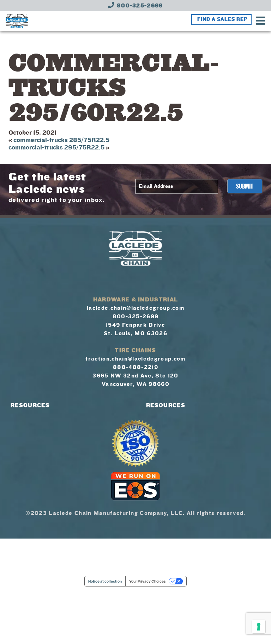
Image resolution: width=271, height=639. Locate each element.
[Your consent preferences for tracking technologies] (258, 626)
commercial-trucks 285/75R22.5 (61, 140)
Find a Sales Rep (222, 19)
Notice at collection (105, 581)
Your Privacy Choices (147, 581)
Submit (244, 186)
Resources (30, 405)
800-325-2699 (139, 5)
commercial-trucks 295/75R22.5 (56, 147)
